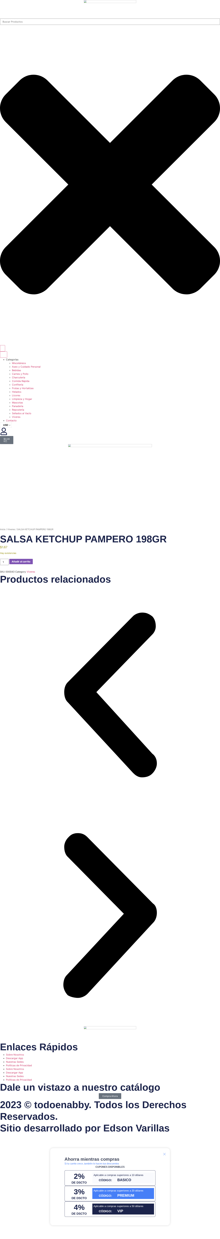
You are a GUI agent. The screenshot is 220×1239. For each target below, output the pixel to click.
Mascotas (17, 402)
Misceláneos (19, 363)
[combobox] (110, 22)
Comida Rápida (20, 381)
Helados (16, 391)
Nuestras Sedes (15, 1061)
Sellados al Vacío (21, 413)
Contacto (11, 420)
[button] (110, 695)
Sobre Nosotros (15, 1054)
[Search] (2, 348)
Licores (16, 395)
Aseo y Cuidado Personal (26, 366)
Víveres (16, 416)
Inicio (2, 529)
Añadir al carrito (21, 561)
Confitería (17, 384)
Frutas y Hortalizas (23, 388)
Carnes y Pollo (20, 373)
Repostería (18, 409)
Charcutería (18, 377)
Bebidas (16, 370)
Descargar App (14, 1058)
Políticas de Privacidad (19, 1065)
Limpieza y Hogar (22, 398)
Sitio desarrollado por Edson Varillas (85, 1128)
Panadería (17, 406)
